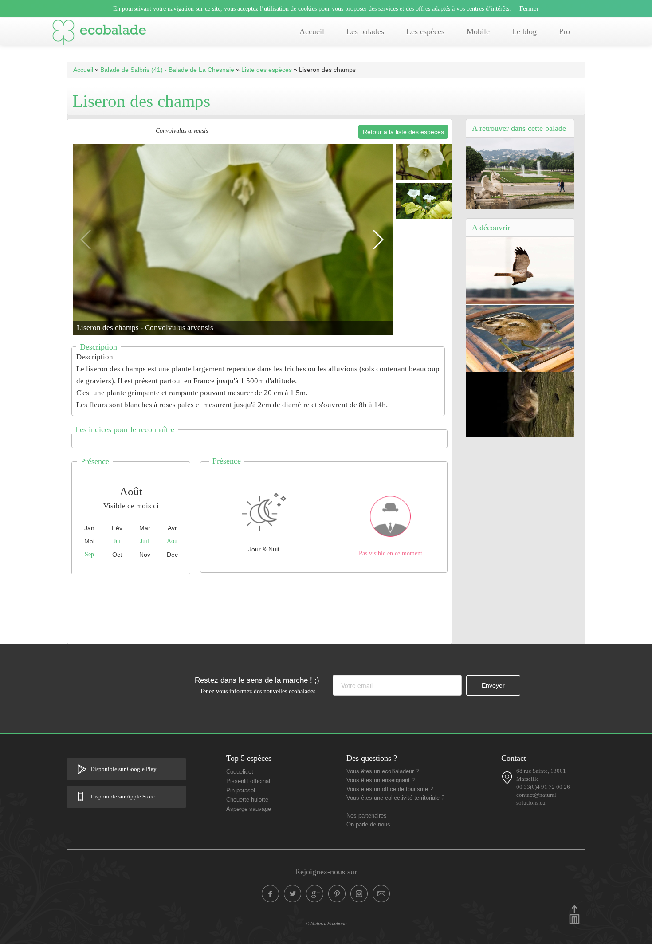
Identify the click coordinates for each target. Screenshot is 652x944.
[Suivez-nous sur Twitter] (293, 894)
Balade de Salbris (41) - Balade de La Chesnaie (167, 69)
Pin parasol (240, 790)
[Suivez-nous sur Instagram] (359, 894)
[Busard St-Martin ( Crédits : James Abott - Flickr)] (520, 270)
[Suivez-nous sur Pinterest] (337, 894)
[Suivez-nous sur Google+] (315, 894)
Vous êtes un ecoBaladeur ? (382, 771)
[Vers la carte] (507, 778)
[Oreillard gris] (520, 404)
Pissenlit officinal (248, 781)
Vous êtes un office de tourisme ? (389, 789)
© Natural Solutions (326, 923)
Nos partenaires (366, 816)
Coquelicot (239, 772)
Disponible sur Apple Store (122, 797)
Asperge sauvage (248, 809)
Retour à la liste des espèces (403, 131)
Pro (564, 31)
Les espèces (425, 31)
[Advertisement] (259, 607)
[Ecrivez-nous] (381, 894)
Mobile (478, 31)
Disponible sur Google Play (123, 769)
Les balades (365, 31)
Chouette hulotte (247, 800)
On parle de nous (368, 825)
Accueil (311, 31)
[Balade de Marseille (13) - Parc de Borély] (520, 173)
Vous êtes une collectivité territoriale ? (395, 798)
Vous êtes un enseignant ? (380, 780)
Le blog (524, 31)
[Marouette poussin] (520, 338)
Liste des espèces (266, 69)
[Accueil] (99, 34)
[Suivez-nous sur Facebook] (270, 894)
